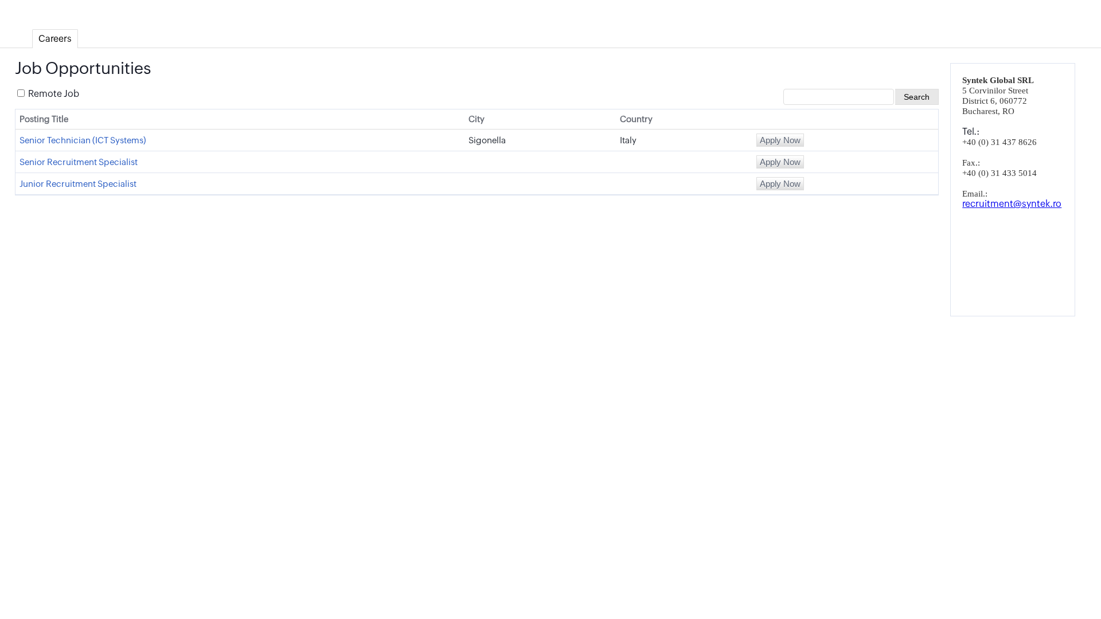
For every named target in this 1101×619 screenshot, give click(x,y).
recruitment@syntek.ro (1011, 203)
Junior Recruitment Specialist (77, 184)
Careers (55, 38)
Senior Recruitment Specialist (78, 162)
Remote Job (52, 93)
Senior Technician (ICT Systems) (82, 140)
